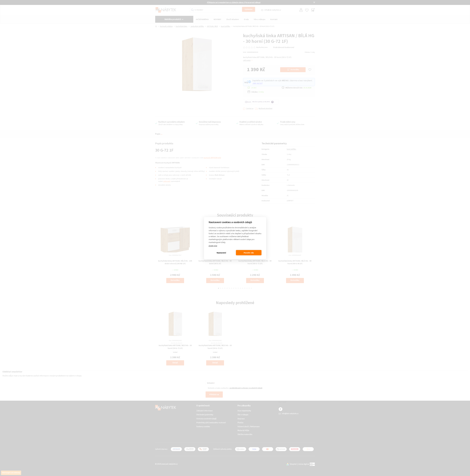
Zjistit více (213, 245)
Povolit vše (249, 252)
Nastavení (221, 252)
